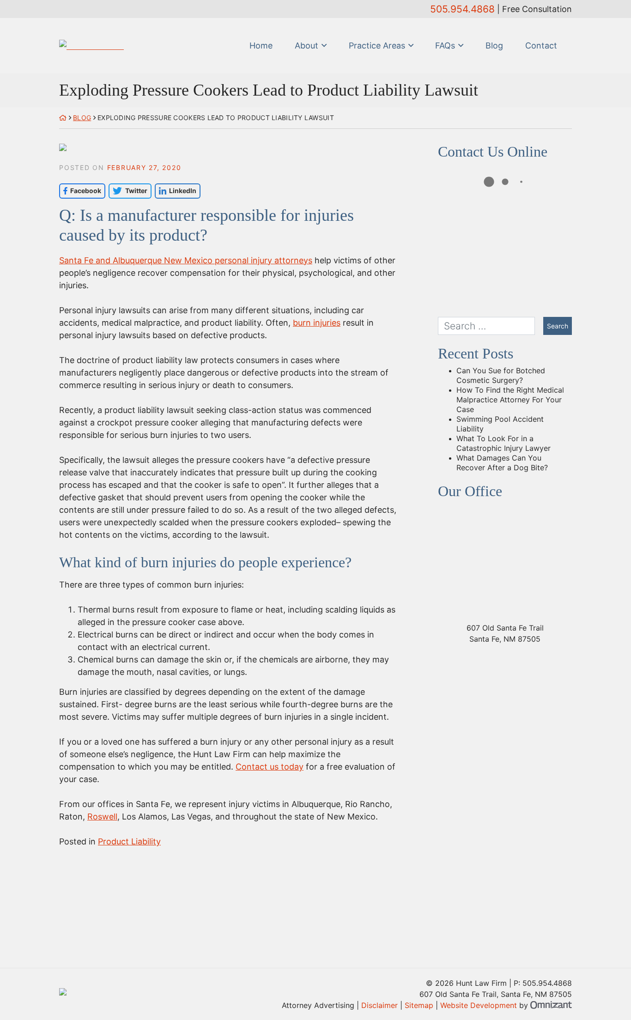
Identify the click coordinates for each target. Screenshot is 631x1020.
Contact (541, 45)
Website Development (478, 1005)
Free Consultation (537, 9)
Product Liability (129, 841)
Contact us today (269, 766)
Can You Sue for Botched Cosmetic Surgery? (500, 375)
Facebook (80, 190)
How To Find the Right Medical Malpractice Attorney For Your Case (510, 399)
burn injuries (316, 323)
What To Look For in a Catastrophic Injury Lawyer (503, 443)
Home (261, 45)
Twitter (128, 190)
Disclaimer (379, 1005)
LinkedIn (175, 190)
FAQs (445, 45)
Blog (494, 45)
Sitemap (419, 1005)
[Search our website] (490, 326)
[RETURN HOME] (63, 117)
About (306, 45)
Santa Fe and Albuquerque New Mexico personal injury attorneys (185, 260)
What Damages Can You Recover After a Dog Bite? (502, 462)
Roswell (102, 816)
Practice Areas (377, 45)
